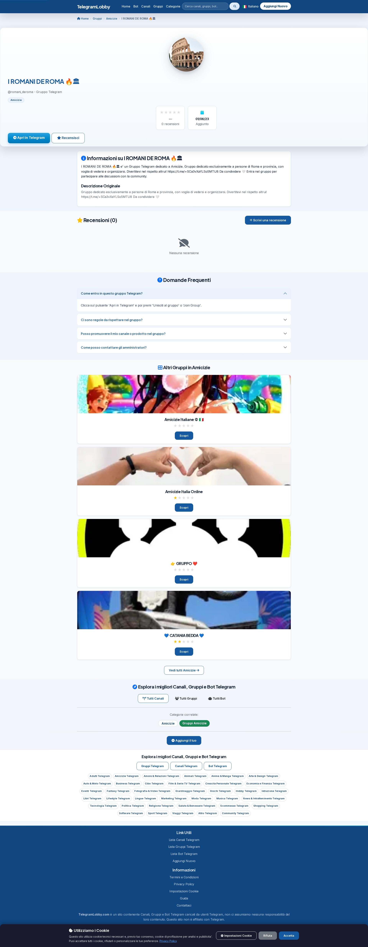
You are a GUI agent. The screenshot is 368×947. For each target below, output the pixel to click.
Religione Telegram (161, 805)
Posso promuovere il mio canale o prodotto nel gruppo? (123, 334)
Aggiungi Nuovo (276, 6)
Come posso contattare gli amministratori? (114, 347)
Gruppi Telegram (152, 766)
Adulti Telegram (100, 776)
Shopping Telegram (265, 805)
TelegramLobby (93, 6)
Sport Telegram (157, 813)
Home (126, 6)
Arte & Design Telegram (263, 776)
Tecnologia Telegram (103, 805)
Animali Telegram (195, 776)
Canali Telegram (186, 766)
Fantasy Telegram (118, 791)
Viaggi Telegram (182, 813)
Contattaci (184, 905)
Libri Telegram (92, 798)
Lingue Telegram (145, 798)
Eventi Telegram (91, 791)
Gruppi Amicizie (194, 723)
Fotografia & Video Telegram (152, 791)
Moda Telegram (201, 798)
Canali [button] (145, 6)
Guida (184, 898)
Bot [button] (135, 6)
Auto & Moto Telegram (97, 783)
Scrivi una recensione (269, 220)
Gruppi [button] (158, 6)
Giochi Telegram (220, 791)
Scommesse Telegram (234, 805)
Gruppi (97, 18)
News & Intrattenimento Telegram (264, 798)
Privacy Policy (184, 884)
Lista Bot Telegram (184, 854)
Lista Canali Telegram (184, 840)
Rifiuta (267, 935)
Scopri (184, 435)
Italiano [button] (252, 6)
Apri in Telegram (30, 138)
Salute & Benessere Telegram (196, 805)
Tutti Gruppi (188, 698)
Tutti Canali (155, 698)
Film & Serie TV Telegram (184, 783)
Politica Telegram (133, 805)
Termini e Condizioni (183, 877)
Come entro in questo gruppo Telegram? (112, 293)
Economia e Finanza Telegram (265, 783)
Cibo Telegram (154, 783)
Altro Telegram (207, 813)
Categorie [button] (173, 6)
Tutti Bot (218, 698)
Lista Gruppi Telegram (184, 847)
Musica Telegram (227, 798)
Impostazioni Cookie (183, 891)
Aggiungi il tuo (185, 740)
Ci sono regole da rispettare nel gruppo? (112, 320)
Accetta (289, 935)
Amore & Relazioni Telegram (161, 776)
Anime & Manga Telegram (227, 776)
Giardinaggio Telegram (190, 791)
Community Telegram (235, 813)
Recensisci (70, 138)
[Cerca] (234, 6)
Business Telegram (128, 783)
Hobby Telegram (246, 791)
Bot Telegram (218, 766)
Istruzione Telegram (274, 791)
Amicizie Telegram (127, 776)
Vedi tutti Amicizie (182, 670)
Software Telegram (131, 813)
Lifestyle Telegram (118, 798)
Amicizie (111, 18)
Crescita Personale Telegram (223, 783)
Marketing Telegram (173, 798)
